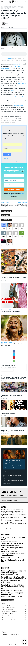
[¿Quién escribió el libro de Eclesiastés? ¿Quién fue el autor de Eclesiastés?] (14, 261)
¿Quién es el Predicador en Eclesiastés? (10, 311)
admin (6, 463)
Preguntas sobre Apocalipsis (6, 412)
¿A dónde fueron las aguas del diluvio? (11, 471)
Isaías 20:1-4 (4, 204)
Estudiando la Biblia (6, 541)
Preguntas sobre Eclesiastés (8, 275)
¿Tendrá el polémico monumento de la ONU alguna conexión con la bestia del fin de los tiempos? (13, 378)
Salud (2, 582)
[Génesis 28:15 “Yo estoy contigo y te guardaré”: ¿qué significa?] (14, 440)
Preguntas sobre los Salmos (8, 590)
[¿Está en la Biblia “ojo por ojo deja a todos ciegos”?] (14, 454)
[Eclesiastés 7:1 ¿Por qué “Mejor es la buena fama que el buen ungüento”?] (14, 328)
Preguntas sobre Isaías (7, 574)
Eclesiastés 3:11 (15, 90)
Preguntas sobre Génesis (6, 428)
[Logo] (13, 1)
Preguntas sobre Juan (6, 557)
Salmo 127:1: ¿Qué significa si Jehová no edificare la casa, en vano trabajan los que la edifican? (14, 587)
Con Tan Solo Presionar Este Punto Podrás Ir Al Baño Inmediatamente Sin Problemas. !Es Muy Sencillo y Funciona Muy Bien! (13, 579)
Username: (5, 142)
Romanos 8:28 (19, 97)
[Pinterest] (14, 357)
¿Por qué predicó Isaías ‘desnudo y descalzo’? (7, 205)
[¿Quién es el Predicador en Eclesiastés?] (14, 295)
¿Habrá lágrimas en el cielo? (8, 413)
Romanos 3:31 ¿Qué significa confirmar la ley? (12, 561)
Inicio (2, 6)
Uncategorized (5, 551)
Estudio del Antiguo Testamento (10, 6)
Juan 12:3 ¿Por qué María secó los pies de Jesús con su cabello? (13, 555)
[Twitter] (14, 354)
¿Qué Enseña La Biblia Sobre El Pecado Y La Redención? (12, 396)
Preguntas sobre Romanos (7, 563)
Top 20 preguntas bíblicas (6, 393)
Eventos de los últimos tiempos (7, 375)
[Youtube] (13, 529)
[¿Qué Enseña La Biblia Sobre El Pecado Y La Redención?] (14, 405)
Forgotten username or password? (12, 161)
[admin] (3, 23)
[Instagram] (6, 529)
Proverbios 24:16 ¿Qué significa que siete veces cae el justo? (12, 594)
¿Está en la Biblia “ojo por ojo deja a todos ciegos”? (13, 461)
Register (5, 158)
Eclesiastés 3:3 (9, 7)
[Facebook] (14, 351)
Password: (5, 148)
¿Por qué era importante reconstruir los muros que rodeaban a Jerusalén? (21, 205)
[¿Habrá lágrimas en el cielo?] (14, 422)
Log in (7, 154)
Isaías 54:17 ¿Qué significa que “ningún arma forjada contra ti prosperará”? (13, 572)
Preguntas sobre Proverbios (8, 596)
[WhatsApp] (14, 361)
